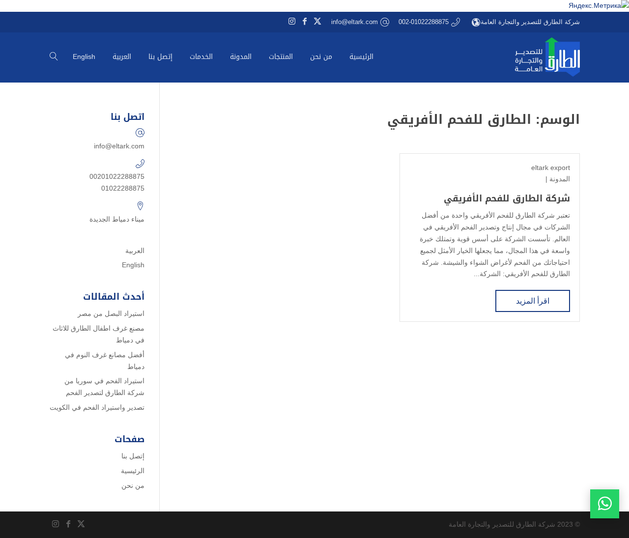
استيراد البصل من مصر (111, 313)
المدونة (559, 179)
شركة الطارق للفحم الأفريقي (507, 198)
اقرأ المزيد (532, 301)
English (133, 265)
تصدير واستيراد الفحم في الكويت (97, 407)
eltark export (550, 167)
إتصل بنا (132, 456)
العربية (134, 251)
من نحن (132, 485)
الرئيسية (132, 471)
